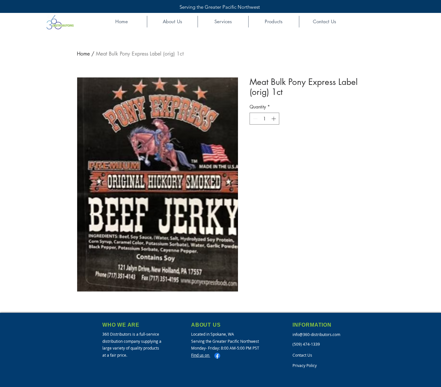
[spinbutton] (264, 118)
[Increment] (274, 118)
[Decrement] (255, 118)
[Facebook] (217, 356)
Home (83, 53)
